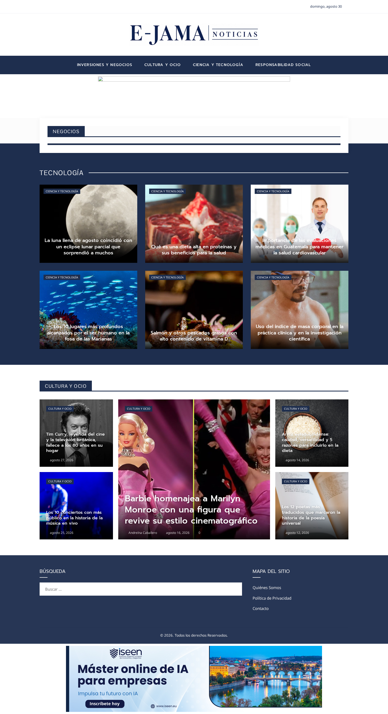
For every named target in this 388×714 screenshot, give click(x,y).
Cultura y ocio (60, 408)
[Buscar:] (141, 585)
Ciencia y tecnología (62, 191)
